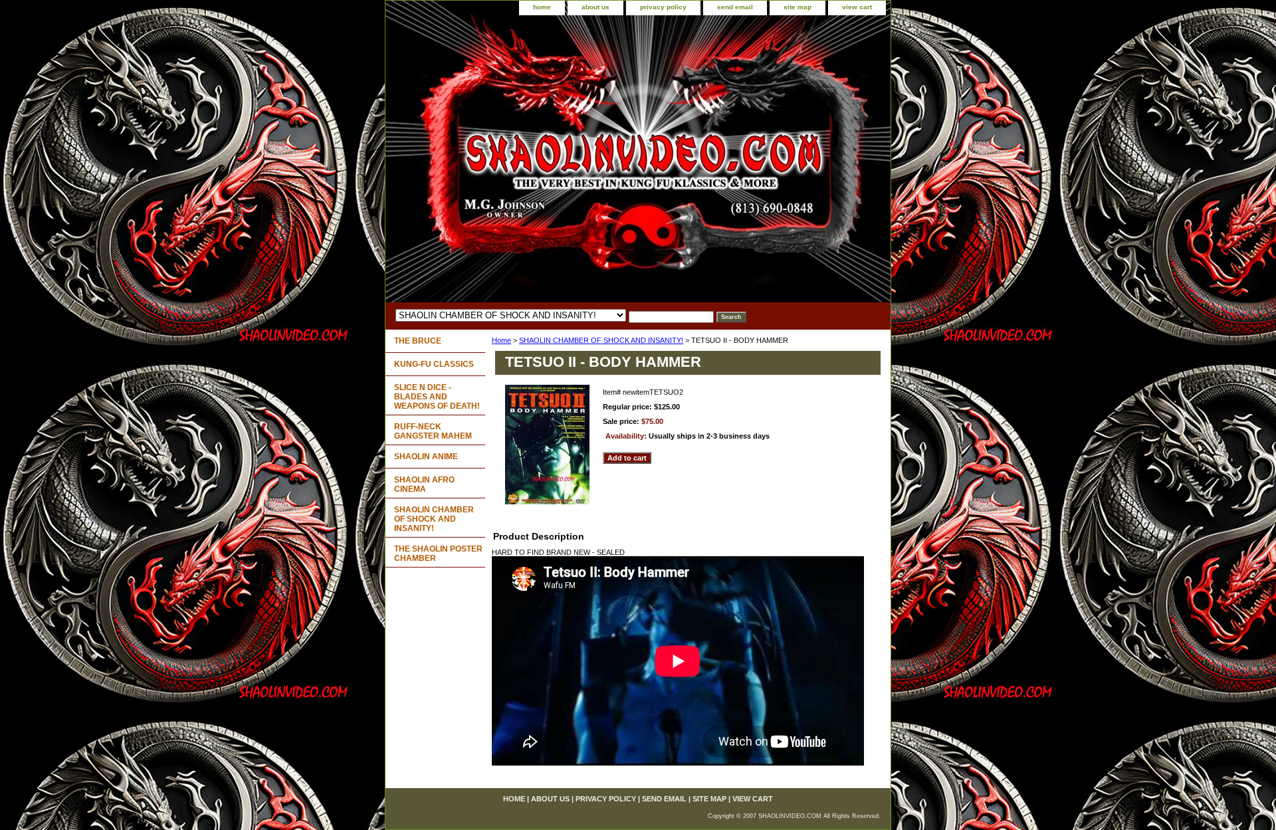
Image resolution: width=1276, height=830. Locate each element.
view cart (857, 7)
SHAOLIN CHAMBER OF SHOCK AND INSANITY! (601, 340)
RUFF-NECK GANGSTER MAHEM (433, 431)
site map (797, 7)
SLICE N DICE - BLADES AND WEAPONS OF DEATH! (437, 397)
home (542, 7)
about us (595, 7)
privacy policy (663, 7)
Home (501, 340)
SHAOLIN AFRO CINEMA (424, 484)
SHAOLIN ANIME (426, 456)
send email (735, 7)
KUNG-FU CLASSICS (434, 364)
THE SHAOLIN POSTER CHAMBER (438, 553)
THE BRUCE (417, 341)
